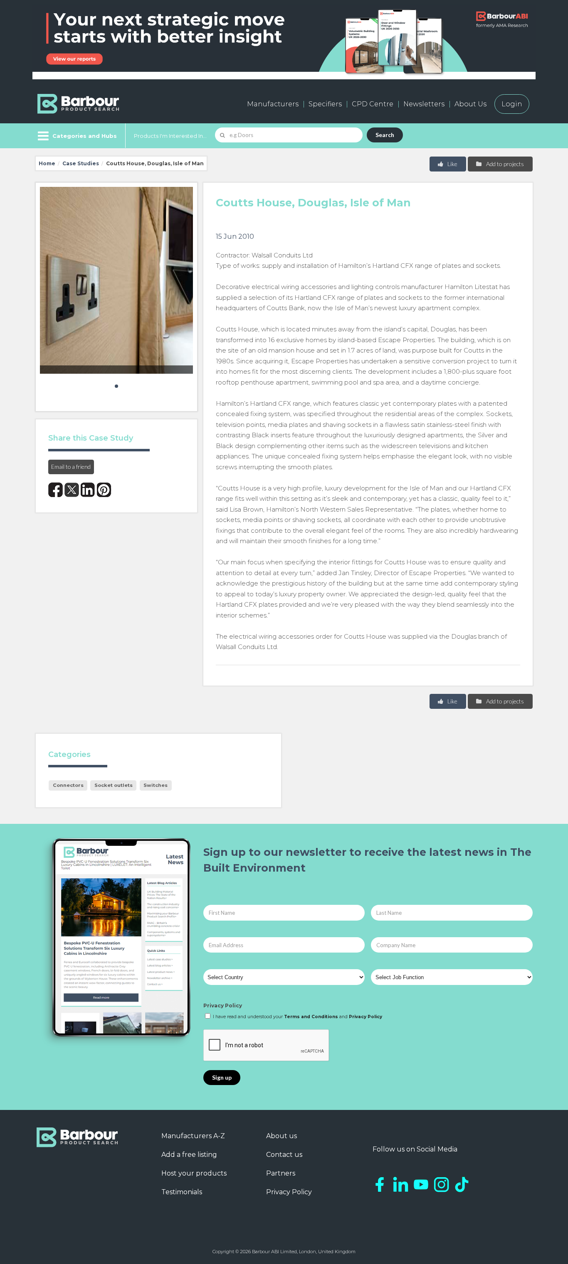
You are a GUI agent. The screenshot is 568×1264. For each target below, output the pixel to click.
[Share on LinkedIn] (88, 490)
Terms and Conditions (311, 1016)
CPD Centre (372, 104)
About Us (470, 104)
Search (384, 134)
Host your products (194, 1173)
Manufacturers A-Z (193, 1136)
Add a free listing (189, 1155)
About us (281, 1136)
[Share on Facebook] (55, 490)
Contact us (284, 1155)
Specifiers (325, 104)
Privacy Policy (222, 1005)
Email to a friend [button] (71, 466)
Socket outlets (113, 785)
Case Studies (80, 163)
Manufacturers (273, 104)
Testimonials (181, 1192)
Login (511, 104)
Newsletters (424, 104)
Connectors (68, 785)
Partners (280, 1173)
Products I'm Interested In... (170, 135)
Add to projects (504, 163)
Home (47, 163)
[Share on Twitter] (71, 490)
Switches (155, 785)
